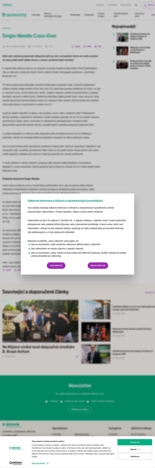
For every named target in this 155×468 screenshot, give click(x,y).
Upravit (133, 449)
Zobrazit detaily (38, 463)
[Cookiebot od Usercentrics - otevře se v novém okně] (15, 463)
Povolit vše (135, 442)
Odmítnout (134, 456)
